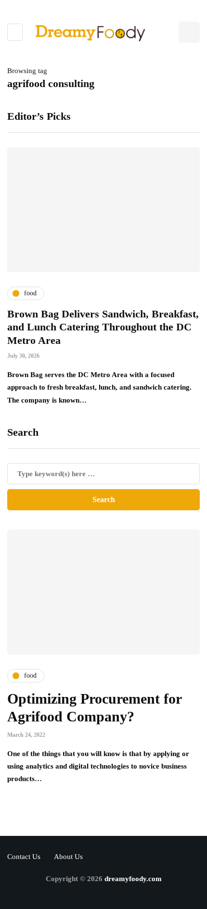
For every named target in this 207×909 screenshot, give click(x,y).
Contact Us (23, 856)
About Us (68, 856)
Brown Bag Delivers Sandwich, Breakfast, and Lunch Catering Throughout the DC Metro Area (103, 327)
